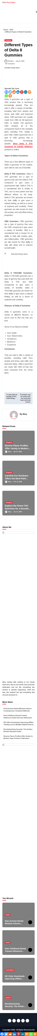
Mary (25, 414)
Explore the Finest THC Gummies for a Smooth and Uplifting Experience (17, 508)
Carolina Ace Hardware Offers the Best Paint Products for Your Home (17, 478)
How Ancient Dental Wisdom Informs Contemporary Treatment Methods (18, 710)
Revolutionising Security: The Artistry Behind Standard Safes (18, 730)
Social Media (10, 970)
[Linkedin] (18, 92)
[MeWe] (25, 92)
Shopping (8, 40)
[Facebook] (6, 92)
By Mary (11, 61)
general (8, 997)
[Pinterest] (21, 92)
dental (7, 942)
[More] (10, 96)
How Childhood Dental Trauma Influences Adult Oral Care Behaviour (18, 716)
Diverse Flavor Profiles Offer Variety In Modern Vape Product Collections (18, 448)
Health (8, 915)
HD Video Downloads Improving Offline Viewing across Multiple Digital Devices (19, 723)
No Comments (10, 63)
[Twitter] (10, 92)
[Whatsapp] (6, 96)
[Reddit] (14, 92)
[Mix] (29, 92)
